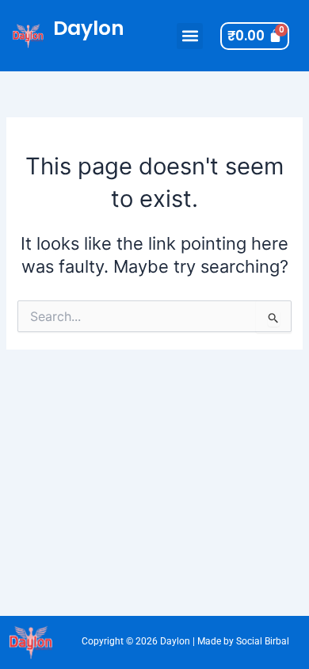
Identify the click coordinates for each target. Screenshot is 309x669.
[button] (190, 36)
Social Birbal (262, 641)
